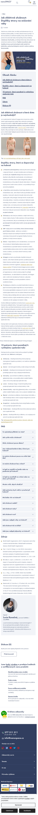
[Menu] (34, 3)
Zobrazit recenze (30, 717)
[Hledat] (17, 3)
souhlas (27, 798)
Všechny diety (22, 127)
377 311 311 (11, 732)
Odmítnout (9, 810)
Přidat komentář (9, 654)
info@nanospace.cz (14, 738)
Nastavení (18, 805)
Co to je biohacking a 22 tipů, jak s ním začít (17, 158)
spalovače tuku (30, 303)
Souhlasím (27, 810)
